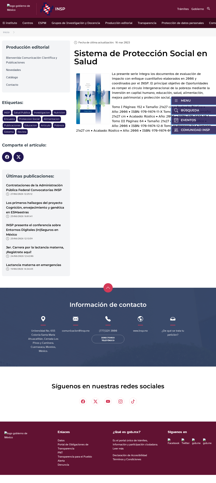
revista (22, 131)
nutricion (59, 112)
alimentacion (52, 118)
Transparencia (147, 23)
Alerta (61, 460)
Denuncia (63, 464)
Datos (61, 440)
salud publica (22, 112)
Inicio (6, 32)
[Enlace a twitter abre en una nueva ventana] (186, 441)
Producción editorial (118, 23)
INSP (7, 112)
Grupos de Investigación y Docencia (76, 23)
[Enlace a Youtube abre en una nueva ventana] (208, 441)
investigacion (42, 112)
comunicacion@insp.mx (75, 330)
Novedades (13, 70)
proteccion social (29, 118)
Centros (27, 23)
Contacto (12, 85)
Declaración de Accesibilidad (130, 455)
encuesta (9, 118)
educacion (30, 125)
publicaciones (12, 125)
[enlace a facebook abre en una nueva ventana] (174, 441)
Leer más (118, 448)
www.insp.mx (140, 330)
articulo (45, 125)
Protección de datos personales (183, 23)
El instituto (10, 23)
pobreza (59, 125)
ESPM (42, 23)
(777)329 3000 (108, 330)
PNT (60, 452)
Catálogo (12, 77)
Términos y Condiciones (127, 459)
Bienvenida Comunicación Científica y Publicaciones (31, 60)
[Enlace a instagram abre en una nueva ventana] (197, 441)
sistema (9, 131)
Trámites (183, 9)
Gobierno (197, 9)
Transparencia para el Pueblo (75, 456)
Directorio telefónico (108, 339)
